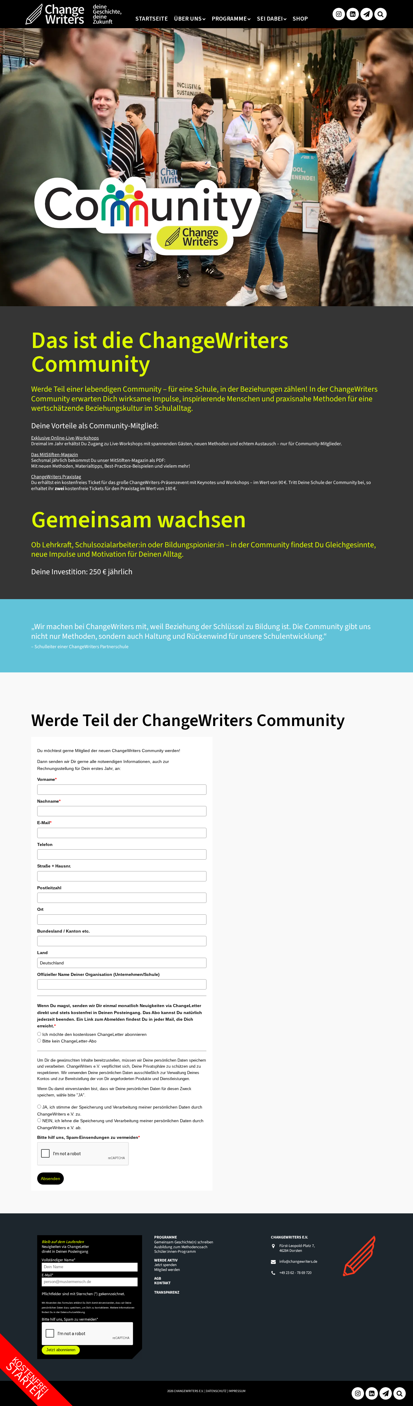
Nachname (48, 801)
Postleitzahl (49, 887)
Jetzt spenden (165, 1265)
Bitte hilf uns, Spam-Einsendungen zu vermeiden (88, 1137)
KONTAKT (162, 1283)
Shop (300, 19)
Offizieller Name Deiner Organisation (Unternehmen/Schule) (98, 974)
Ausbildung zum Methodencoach (180, 1247)
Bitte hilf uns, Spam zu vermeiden (70, 1319)
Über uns (188, 19)
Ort (40, 909)
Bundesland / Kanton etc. (63, 931)
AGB (157, 1278)
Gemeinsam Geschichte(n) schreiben (183, 1242)
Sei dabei (270, 19)
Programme (229, 19)
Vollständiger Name (58, 1260)
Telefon (45, 844)
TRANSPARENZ (166, 1292)
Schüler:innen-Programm (175, 1251)
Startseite (151, 19)
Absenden (50, 1178)
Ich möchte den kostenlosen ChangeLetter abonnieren (94, 1034)
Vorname (47, 779)
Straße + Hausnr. (54, 866)
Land (42, 952)
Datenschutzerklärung (72, 1312)
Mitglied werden (167, 1269)
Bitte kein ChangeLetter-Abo (69, 1041)
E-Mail (44, 822)
